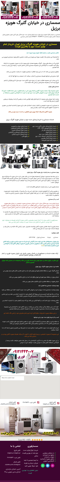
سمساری (55, 237)
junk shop (32, 237)
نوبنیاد (49, 237)
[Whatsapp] (43, 466)
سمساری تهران (41, 237)
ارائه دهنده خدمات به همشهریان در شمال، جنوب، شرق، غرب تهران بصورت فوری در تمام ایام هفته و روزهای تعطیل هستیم (30, 254)
